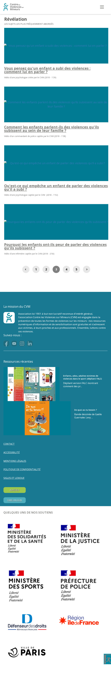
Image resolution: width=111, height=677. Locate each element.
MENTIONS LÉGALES (14, 461)
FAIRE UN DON (14, 500)
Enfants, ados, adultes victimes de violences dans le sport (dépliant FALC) (82, 377)
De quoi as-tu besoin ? (85, 409)
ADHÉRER (14, 490)
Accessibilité (11, 452)
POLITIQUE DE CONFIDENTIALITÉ (21, 469)
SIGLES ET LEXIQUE (13, 478)
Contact (9, 443)
